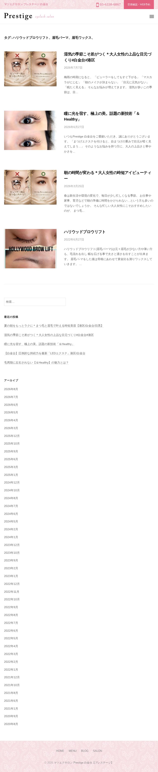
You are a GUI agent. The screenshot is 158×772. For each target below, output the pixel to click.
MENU (73, 750)
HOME (60, 750)
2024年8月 (11, 498)
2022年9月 (11, 607)
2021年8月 (11, 693)
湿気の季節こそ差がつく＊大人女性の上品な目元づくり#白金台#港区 (49, 335)
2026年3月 (11, 428)
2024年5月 (11, 521)
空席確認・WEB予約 (139, 4)
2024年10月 (12, 490)
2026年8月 (11, 389)
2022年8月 (11, 615)
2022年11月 (11, 591)
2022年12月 (12, 583)
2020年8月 (11, 724)
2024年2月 (11, 529)
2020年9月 (11, 716)
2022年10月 (12, 599)
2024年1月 (11, 537)
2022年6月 (11, 630)
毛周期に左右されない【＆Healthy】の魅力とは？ (36, 362)
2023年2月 (11, 568)
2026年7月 (11, 397)
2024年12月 (12, 482)
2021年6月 (11, 700)
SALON (97, 750)
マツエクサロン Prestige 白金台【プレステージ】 (84, 762)
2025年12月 (12, 436)
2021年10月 (12, 685)
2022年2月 (11, 661)
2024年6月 (11, 513)
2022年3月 (11, 654)
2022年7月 (11, 622)
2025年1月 (11, 474)
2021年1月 (11, 708)
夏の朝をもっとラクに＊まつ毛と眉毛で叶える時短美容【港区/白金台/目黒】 (54, 325)
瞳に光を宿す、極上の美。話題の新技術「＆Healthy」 (39, 344)
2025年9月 (11, 451)
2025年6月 (11, 459)
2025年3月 (11, 467)
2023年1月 (11, 576)
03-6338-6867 (110, 4)
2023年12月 (12, 545)
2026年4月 (11, 420)
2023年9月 (11, 560)
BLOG (84, 750)
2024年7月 (11, 506)
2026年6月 (11, 404)
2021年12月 (12, 677)
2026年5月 (11, 412)
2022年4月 (11, 646)
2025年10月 (12, 443)
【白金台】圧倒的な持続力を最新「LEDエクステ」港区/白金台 (44, 353)
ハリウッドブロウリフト (85, 232)
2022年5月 (11, 638)
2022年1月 (11, 669)
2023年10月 (12, 552)
